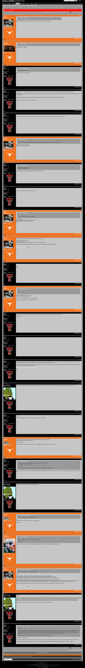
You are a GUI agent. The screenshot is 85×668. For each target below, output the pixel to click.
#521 (80, 513)
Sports (17, 3)
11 (63, 12)
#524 (80, 593)
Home (4, 3)
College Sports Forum (21, 5)
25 (76, 12)
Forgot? (80, 0)
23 (73, 12)
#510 (80, 236)
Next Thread (46, 652)
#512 (80, 286)
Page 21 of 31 (55, 12)
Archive (78, 659)
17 (64, 12)
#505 (80, 113)
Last (79, 12)
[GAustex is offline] (6, 443)
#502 (80, 41)
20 (68, 12)
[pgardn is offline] (8, 23)
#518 (80, 437)
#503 (80, 66)
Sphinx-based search (45, 667)
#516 (80, 383)
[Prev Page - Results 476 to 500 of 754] (61, 12)
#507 (80, 163)
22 (71, 12)
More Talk (22, 3)
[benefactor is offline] (9, 546)
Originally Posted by (23, 44)
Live (27, 3)
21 (70, 12)
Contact (36, 3)
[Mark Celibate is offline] (10, 393)
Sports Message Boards (11, 5)
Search (31, 3)
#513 (80, 312)
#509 (80, 210)
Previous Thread (40, 652)
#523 (80, 567)
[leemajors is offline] (9, 49)
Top (80, 650)
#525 (80, 624)
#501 (80, 15)
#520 (80, 482)
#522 (80, 534)
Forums (8, 3)
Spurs (13, 3)
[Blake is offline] (6, 72)
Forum (5, 5)
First (59, 12)
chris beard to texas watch (32, 5)
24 (74, 12)
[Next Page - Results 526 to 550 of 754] (78, 12)
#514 (80, 336)
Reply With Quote (78, 38)
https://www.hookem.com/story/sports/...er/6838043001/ (26, 367)
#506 (80, 137)
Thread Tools (78, 14)
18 (65, 647)
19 (67, 12)
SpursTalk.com (74, 659)
